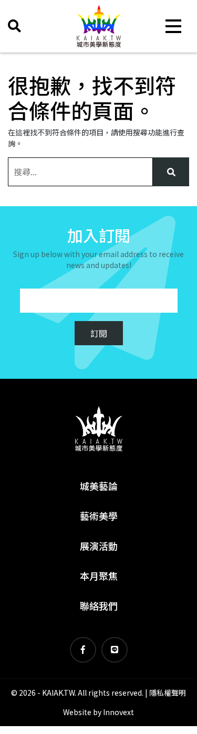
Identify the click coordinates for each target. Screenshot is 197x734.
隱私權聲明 (167, 692)
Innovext (118, 712)
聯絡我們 (99, 605)
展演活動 (99, 545)
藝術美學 (99, 516)
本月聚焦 (99, 575)
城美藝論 (99, 486)
